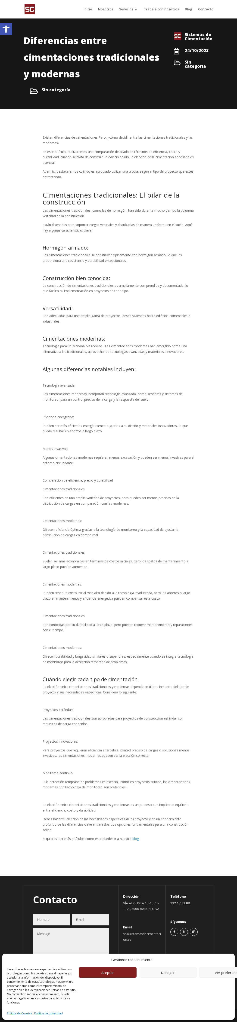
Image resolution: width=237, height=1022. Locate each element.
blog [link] (135, 838)
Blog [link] (188, 9)
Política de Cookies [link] (19, 1013)
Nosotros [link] (105, 9)
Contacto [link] (205, 9)
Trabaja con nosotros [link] (161, 9)
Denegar (168, 972)
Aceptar (107, 972)
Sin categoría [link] (56, 89)
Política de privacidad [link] (48, 1013)
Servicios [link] (126, 9)
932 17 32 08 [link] (180, 903)
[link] (6, 29)
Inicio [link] (88, 9)
